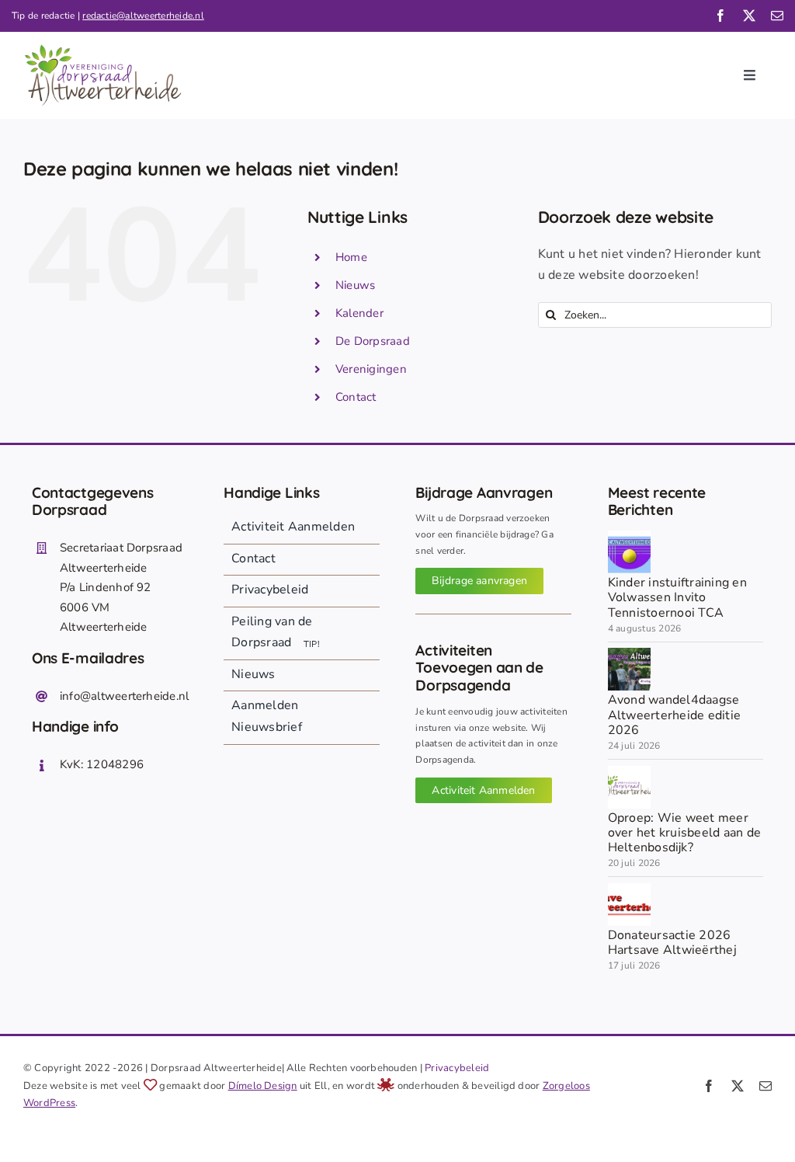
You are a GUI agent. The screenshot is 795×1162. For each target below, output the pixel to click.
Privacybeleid (457, 1068)
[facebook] (720, 15)
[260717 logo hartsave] (629, 889)
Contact (356, 397)
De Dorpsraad (372, 341)
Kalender (359, 313)
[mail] (777, 15)
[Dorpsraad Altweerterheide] (629, 772)
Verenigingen (371, 369)
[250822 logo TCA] (629, 536)
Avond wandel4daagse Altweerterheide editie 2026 (674, 714)
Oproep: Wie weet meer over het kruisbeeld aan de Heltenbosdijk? (684, 832)
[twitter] (749, 15)
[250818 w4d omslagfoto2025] (629, 654)
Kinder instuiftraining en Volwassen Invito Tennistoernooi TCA (677, 597)
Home (351, 257)
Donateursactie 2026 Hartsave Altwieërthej (672, 942)
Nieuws (355, 285)
